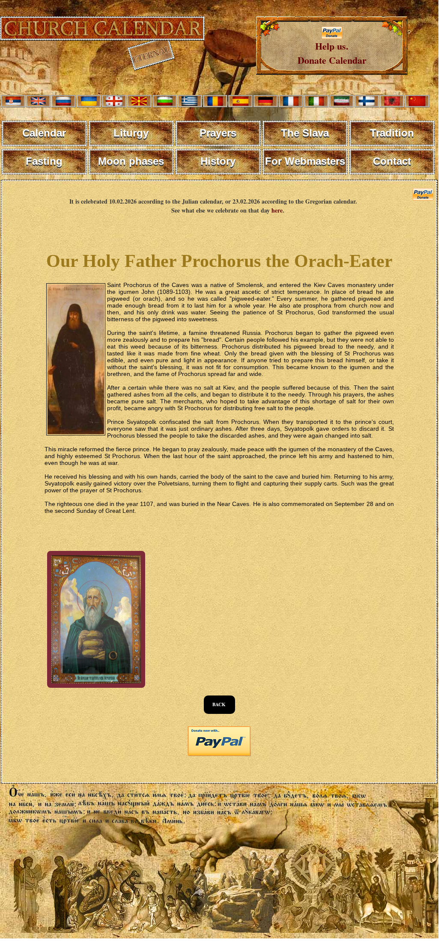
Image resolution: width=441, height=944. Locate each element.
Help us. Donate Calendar (332, 53)
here (277, 210)
